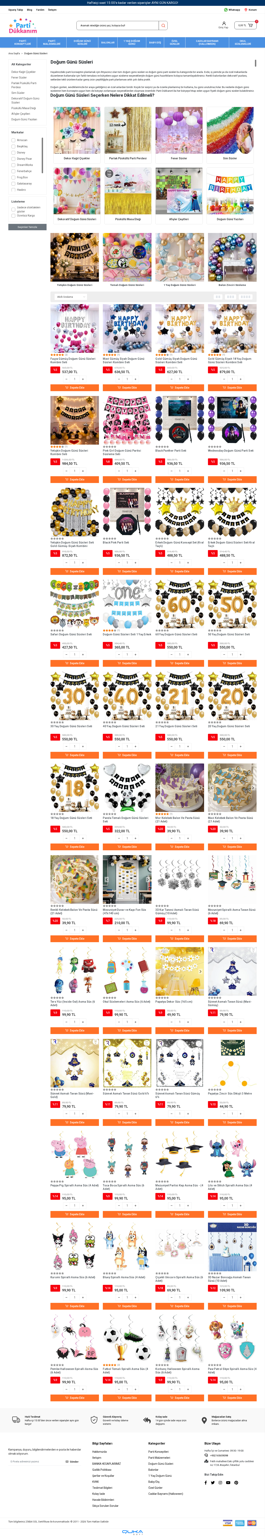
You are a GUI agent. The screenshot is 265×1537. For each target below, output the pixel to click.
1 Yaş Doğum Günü (160, 1475)
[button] (245, 25)
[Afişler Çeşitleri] (179, 191)
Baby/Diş (153, 1481)
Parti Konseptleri (158, 1451)
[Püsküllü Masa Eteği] (128, 191)
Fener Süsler (19, 77)
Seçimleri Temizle (27, 227)
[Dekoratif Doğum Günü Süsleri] (77, 191)
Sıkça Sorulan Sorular (105, 1505)
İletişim (52, 9)
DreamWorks (25, 164)
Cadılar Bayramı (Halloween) (165, 1493)
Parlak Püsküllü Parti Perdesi (23, 85)
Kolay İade (98, 1493)
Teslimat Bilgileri (102, 1487)
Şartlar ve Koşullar (103, 1475)
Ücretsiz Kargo (26, 215)
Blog (29, 9)
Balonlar (153, 1469)
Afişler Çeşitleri (20, 113)
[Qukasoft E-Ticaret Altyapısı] (132, 1532)
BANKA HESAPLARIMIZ (106, 1463)
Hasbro (21, 189)
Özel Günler (155, 1487)
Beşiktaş (22, 146)
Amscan (22, 140)
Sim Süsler (18, 92)
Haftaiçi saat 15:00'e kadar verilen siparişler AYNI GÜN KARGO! (132, 3)
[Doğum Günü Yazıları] (230, 191)
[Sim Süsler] (230, 130)
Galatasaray (24, 183)
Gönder (74, 1461)
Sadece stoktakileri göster (28, 209)
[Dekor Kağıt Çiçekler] (77, 130)
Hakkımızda (99, 1451)
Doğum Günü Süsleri (160, 1463)
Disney (21, 152)
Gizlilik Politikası (101, 1469)
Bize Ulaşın (212, 1443)
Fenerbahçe (24, 171)
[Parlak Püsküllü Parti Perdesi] (128, 130)
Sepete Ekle (77, 387)
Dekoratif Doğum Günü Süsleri (25, 100)
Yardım (40, 9)
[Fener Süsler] (179, 130)
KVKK (95, 1481)
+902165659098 (219, 1455)
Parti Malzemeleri (159, 1457)
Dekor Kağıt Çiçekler (23, 71)
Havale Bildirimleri (103, 1499)
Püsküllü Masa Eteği (23, 108)
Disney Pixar (24, 158)
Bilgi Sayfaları (102, 1443)
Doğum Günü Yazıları (24, 119)
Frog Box (22, 177)
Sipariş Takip (15, 9)
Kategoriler (156, 1443)
